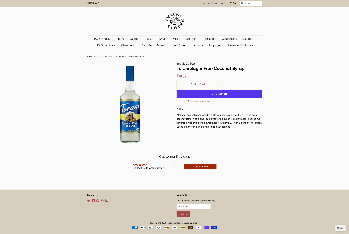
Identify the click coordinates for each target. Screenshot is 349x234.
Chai (162, 38)
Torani (197, 45)
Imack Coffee (174, 223)
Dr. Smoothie (105, 45)
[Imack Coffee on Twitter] (88, 201)
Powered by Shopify (190, 223)
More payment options (198, 101)
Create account (218, 3)
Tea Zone (179, 45)
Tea (149, 38)
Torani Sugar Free (104, 56)
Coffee (134, 38)
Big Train (191, 38)
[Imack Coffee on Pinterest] (97, 201)
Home (121, 38)
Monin (161, 45)
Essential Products (240, 45)
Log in (204, 3)
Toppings (215, 45)
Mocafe (147, 45)
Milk (176, 38)
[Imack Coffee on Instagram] (101, 201)
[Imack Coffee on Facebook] (93, 201)
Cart (235, 3)
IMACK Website (101, 38)
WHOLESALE (93, 3)
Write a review (200, 166)
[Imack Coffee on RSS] (106, 201)
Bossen (209, 38)
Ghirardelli (128, 45)
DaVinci (248, 38)
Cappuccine (229, 38)
